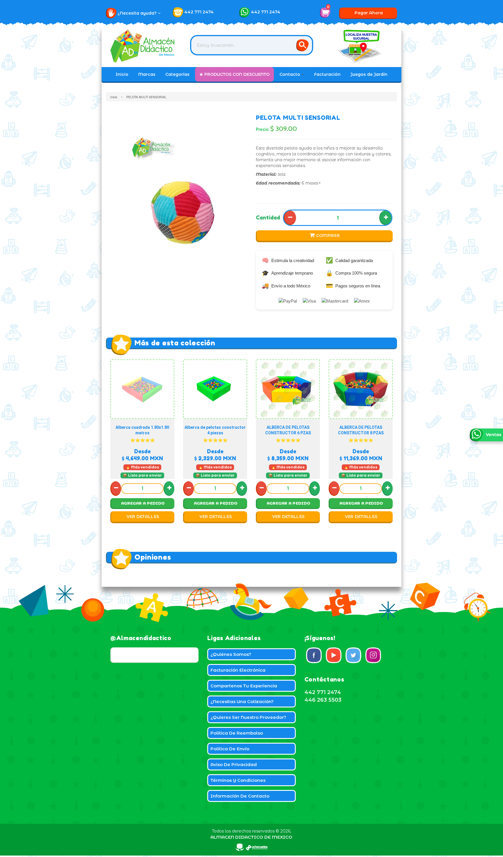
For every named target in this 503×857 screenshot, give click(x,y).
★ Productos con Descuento (234, 74)
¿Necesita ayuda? (138, 13)
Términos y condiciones (237, 780)
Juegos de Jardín (368, 74)
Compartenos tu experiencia (243, 686)
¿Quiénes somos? (230, 654)
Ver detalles (143, 516)
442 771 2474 (199, 12)
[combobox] (251, 45)
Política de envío (229, 748)
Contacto (290, 74)
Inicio (122, 74)
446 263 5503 (322, 700)
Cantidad (268, 217)
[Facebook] (314, 655)
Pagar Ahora (369, 12)
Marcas (146, 74)
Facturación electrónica (237, 670)
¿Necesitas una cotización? (242, 701)
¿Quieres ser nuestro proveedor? (248, 717)
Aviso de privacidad (233, 764)
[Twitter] (353, 655)
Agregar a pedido (143, 503)
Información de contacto (239, 796)
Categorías (177, 74)
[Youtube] (333, 655)
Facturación (327, 74)
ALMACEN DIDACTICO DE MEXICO (251, 837)
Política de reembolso (236, 733)
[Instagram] (373, 655)
